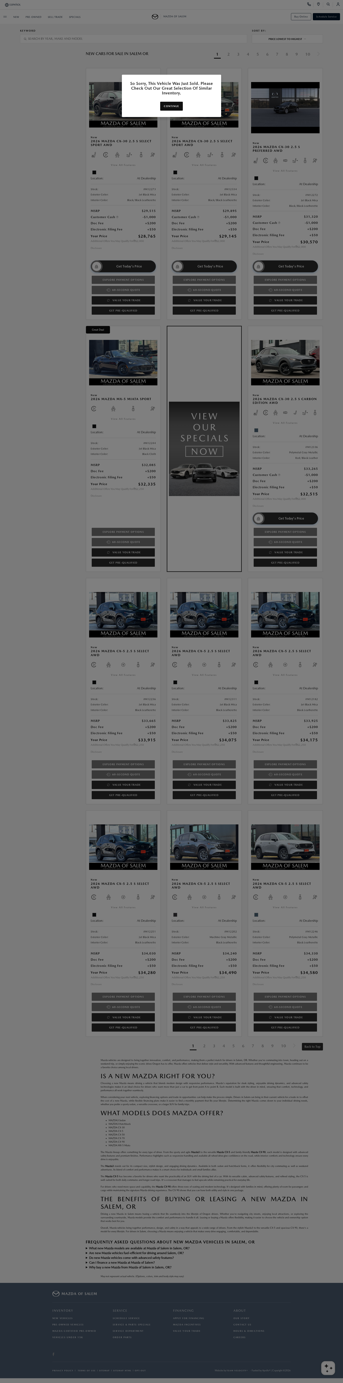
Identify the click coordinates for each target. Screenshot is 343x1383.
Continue (171, 106)
